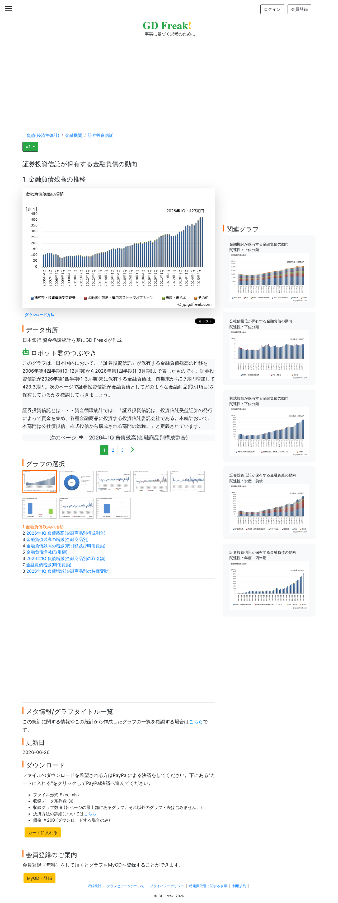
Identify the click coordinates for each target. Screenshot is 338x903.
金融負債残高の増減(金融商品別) (57, 539)
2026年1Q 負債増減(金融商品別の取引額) (66, 558)
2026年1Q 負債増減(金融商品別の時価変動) (68, 571)
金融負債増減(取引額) (47, 552)
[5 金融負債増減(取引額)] (187, 481)
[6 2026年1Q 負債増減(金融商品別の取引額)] (39, 507)
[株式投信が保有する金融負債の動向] (269, 431)
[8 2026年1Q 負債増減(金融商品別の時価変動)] (113, 507)
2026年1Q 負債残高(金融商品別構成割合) (66, 533)
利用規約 (239, 886)
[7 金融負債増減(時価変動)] (76, 507)
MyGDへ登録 (39, 878)
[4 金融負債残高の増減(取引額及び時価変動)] (150, 481)
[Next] (132, 450)
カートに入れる (43, 832)
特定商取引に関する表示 (208, 886)
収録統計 (94, 886)
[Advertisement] (169, 79)
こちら (196, 721)
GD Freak (167, 25)
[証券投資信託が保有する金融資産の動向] (269, 508)
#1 (29, 146)
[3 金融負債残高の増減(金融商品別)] (113, 481)
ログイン (272, 9)
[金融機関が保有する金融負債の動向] (269, 277)
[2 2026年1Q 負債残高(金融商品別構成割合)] (76, 481)
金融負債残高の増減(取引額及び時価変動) (66, 545)
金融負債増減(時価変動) (49, 564)
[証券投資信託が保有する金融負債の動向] (269, 585)
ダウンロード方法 (39, 314)
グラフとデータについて (125, 886)
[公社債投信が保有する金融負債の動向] (269, 354)
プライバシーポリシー (167, 886)
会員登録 (299, 9)
